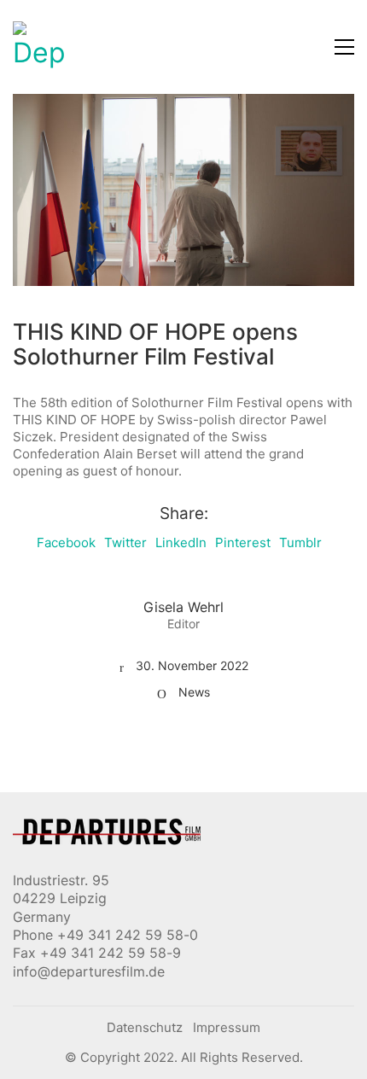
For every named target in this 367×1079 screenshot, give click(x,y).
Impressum (226, 1027)
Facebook (66, 542)
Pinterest (243, 542)
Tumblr (300, 542)
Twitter (125, 542)
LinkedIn (181, 542)
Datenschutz (145, 1027)
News (194, 692)
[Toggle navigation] (344, 47)
